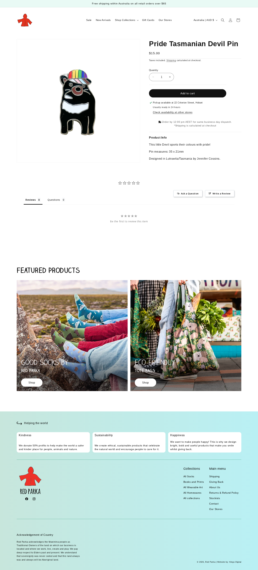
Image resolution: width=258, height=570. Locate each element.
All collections (191, 498)
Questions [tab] (54, 199)
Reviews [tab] (30, 199)
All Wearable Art (193, 487)
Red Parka (210, 562)
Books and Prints (193, 481)
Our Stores (215, 509)
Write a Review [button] (222, 193)
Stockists (214, 498)
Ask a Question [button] (190, 193)
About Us (214, 487)
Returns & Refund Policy (224, 492)
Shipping (171, 60)
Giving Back (216, 481)
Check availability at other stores (172, 112)
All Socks (188, 476)
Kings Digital (235, 562)
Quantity (153, 70)
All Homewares (192, 492)
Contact (214, 503)
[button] (126, 20)
